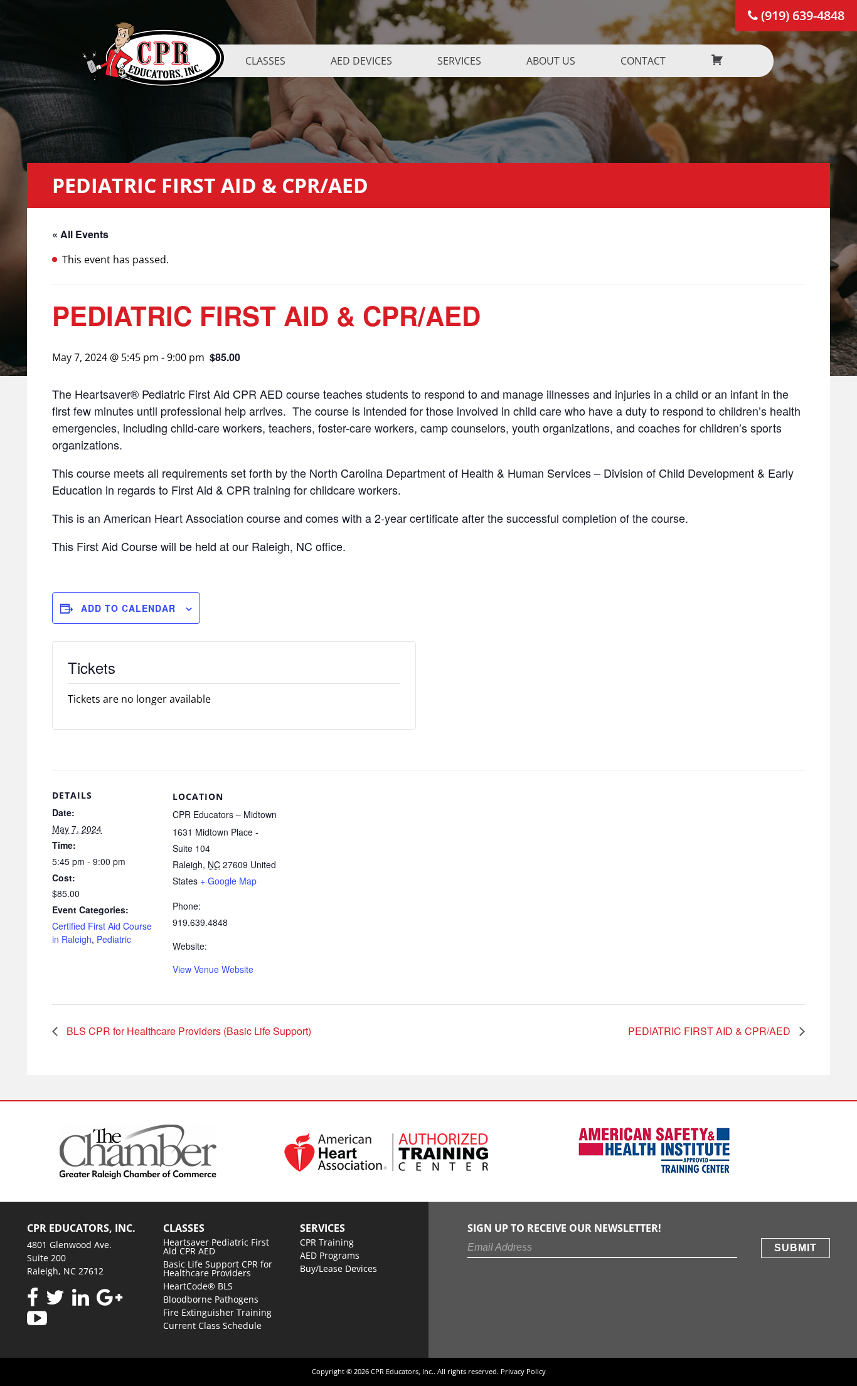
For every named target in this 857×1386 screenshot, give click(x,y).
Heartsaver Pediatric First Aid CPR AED (216, 1246)
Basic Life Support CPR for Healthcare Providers (217, 1268)
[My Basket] (717, 61)
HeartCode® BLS (198, 1286)
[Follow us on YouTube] (37, 1318)
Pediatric (114, 939)
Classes (265, 61)
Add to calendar (128, 608)
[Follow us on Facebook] (32, 1298)
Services (459, 61)
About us (550, 61)
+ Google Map (228, 880)
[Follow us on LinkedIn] (80, 1298)
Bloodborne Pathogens (210, 1299)
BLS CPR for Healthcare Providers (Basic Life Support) (187, 1031)
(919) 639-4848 (801, 15)
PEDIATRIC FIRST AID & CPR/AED (710, 1031)
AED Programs (329, 1255)
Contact (643, 61)
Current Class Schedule (212, 1325)
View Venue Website (213, 969)
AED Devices (361, 61)
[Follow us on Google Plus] (109, 1298)
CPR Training (327, 1242)
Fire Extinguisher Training (217, 1312)
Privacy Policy (523, 1371)
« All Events (80, 234)
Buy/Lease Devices (338, 1268)
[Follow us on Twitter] (55, 1298)
